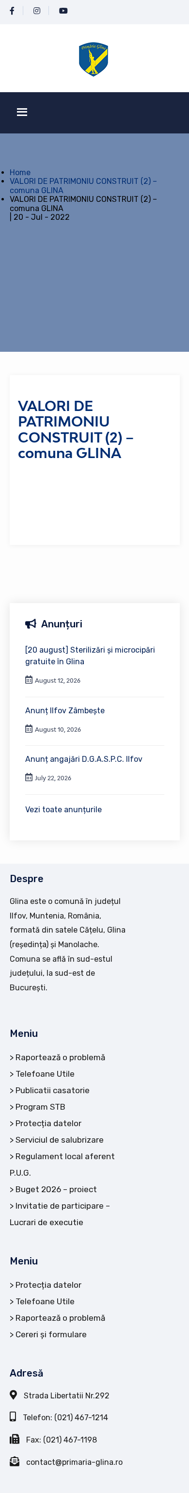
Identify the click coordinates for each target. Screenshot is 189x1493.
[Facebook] (12, 11)
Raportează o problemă (60, 1057)
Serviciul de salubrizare (60, 1140)
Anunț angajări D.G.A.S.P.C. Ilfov (83, 759)
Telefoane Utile (45, 1074)
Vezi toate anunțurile (63, 809)
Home (20, 172)
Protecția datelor (48, 1123)
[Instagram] (36, 11)
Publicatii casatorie (53, 1090)
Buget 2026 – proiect (56, 1189)
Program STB (40, 1107)
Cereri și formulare (51, 1334)
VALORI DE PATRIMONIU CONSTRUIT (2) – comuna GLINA (83, 186)
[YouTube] (63, 11)
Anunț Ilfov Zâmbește (65, 710)
